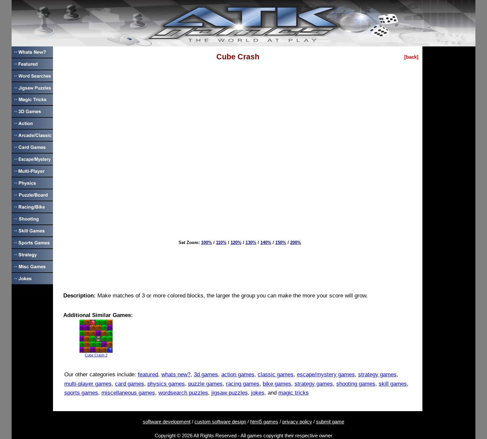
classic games (276, 374)
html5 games (264, 421)
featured (148, 374)
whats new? (175, 374)
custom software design (220, 421)
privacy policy (297, 421)
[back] (411, 57)
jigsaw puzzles (229, 393)
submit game (330, 421)
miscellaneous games (128, 393)
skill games (393, 384)
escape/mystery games (326, 374)
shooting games (355, 384)
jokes (257, 393)
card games (129, 384)
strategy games (377, 374)
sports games (81, 393)
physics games (166, 384)
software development (166, 421)
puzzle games (205, 384)
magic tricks (293, 393)
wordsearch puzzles (183, 393)
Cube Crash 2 (96, 355)
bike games (277, 384)
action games (237, 374)
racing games (242, 384)
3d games (206, 374)
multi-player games (88, 384)
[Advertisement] (238, 266)
